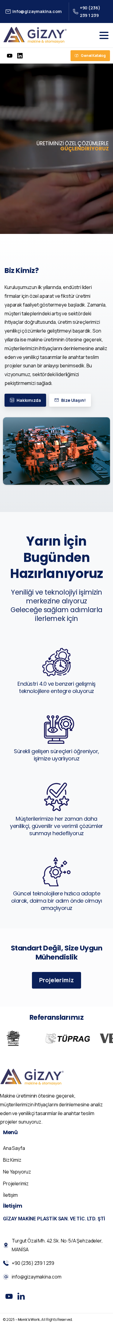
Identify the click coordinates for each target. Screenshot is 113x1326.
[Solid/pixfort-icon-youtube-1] (9, 1296)
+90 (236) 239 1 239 (90, 11)
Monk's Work (29, 1319)
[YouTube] (10, 55)
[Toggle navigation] (104, 35)
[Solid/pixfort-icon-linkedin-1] (21, 1296)
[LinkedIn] (20, 55)
